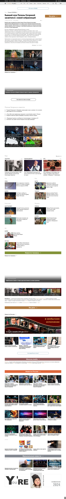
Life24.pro (37, 298)
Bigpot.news (7, 394)
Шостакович (8, 206)
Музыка (44, 3)
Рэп (27, 3)
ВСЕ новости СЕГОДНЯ (33, 8)
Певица (37, 206)
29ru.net (6, 1)
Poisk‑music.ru (11, 1)
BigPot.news (42, 298)
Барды (31, 3)
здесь (39, 302)
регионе (27, 302)
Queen (6, 191)
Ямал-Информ (15, 20)
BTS (44, 159)
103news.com (23, 1)
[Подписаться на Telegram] (56, 1)
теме (18, 302)
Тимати (37, 191)
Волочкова (8, 216)
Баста (36, 181)
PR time (7, 241)
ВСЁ (13, 363)
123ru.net (59, 1)
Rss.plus (28, 1)
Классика (39, 3)
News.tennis (18, 1)
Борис (6, 231)
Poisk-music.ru (7, 48)
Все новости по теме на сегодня (23, 99)
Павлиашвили (28, 159)
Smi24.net (6, 439)
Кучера (37, 216)
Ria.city (6, 336)
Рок (21, 3)
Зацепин (7, 159)
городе (23, 302)
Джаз (35, 3)
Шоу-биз (6, 362)
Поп (24, 3)
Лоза (6, 181)
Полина (12, 12)
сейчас (26, 300)
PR (48, 3)
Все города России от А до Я (33, 353)
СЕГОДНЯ (30, 363)
